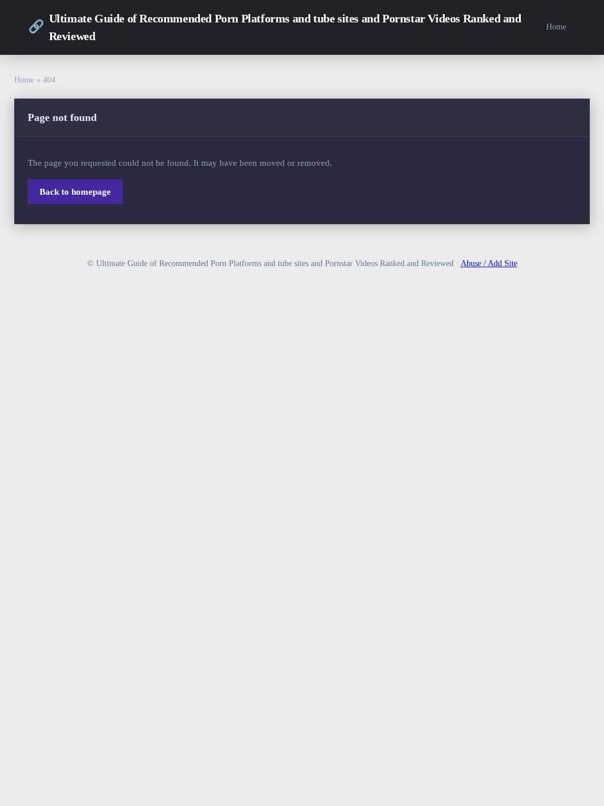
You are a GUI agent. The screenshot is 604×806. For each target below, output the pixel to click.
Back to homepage (75, 191)
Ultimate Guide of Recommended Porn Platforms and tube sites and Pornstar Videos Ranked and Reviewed (274, 27)
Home (556, 26)
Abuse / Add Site (489, 263)
